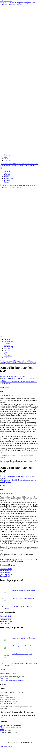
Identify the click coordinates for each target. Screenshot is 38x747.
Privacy (2, 729)
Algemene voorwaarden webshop (11, 727)
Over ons (7, 155)
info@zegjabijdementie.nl (8, 673)
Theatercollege (8, 178)
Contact (6, 182)
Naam (2, 695)
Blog (5, 157)
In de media (8, 160)
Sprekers (7, 176)
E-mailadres (4, 699)
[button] (8, 703)
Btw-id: (2, 732)
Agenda (6, 158)
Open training (8, 173)
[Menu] (1, 168)
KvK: (2, 730)
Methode (7, 175)
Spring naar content (6, 1)
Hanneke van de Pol (6, 395)
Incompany (7, 171)
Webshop (7, 180)
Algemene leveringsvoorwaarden (10, 725)
